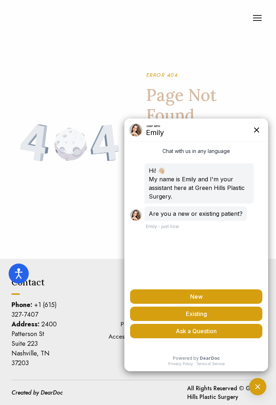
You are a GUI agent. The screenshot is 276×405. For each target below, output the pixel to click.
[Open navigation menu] (257, 18)
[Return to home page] (59, 18)
